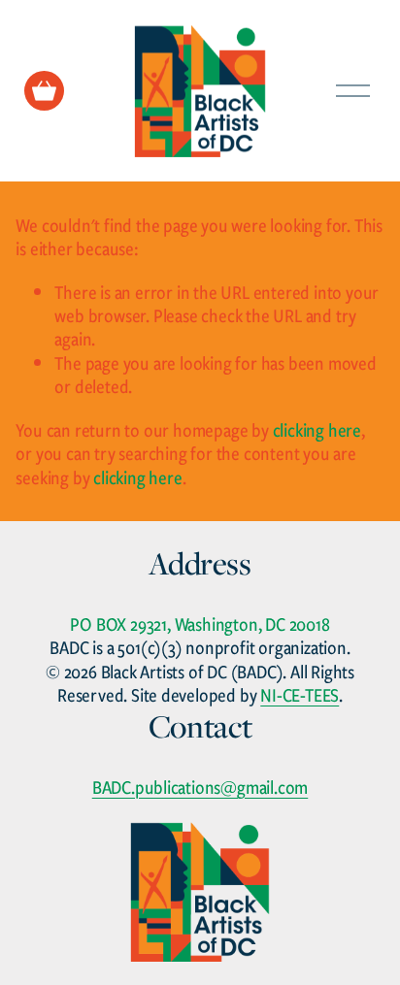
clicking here (317, 429)
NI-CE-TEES (299, 694)
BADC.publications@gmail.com (200, 787)
